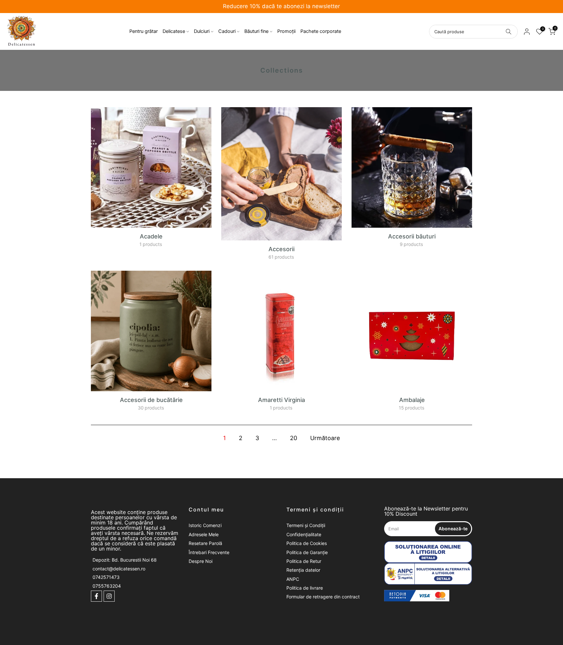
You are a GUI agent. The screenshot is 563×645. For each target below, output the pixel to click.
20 (293, 438)
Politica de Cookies (306, 543)
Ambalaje (412, 399)
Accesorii (281, 249)
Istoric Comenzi (205, 525)
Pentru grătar (143, 31)
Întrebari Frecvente (209, 552)
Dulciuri (201, 31)
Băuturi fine (256, 31)
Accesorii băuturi (412, 236)
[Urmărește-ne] (96, 596)
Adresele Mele (204, 534)
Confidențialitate (303, 534)
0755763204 (107, 586)
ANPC (292, 579)
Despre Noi (200, 561)
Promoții (286, 31)
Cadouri (227, 31)
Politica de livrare (304, 588)
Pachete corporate (320, 31)
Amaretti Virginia (281, 399)
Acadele (151, 236)
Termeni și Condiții (305, 525)
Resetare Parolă (205, 543)
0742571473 (106, 577)
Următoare (325, 438)
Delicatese (174, 31)
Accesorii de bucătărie (151, 399)
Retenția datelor (303, 570)
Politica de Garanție (307, 552)
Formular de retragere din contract (323, 596)
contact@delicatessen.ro (119, 568)
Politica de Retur (303, 561)
